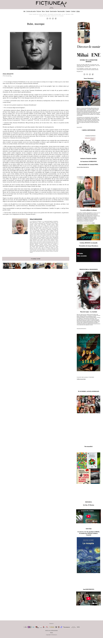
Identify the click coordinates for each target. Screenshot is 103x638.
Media (51, 632)
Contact (73, 11)
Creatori (68, 11)
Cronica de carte (31, 11)
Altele (78, 11)
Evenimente (53, 11)
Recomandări (61, 11)
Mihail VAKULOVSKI (8, 73)
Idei (24, 11)
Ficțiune (38, 11)
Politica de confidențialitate (51, 630)
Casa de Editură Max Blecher (83, 167)
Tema (43, 11)
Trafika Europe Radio (81, 379)
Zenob (47, 11)
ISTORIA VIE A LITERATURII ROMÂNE (88, 60)
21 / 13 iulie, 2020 (8, 76)
